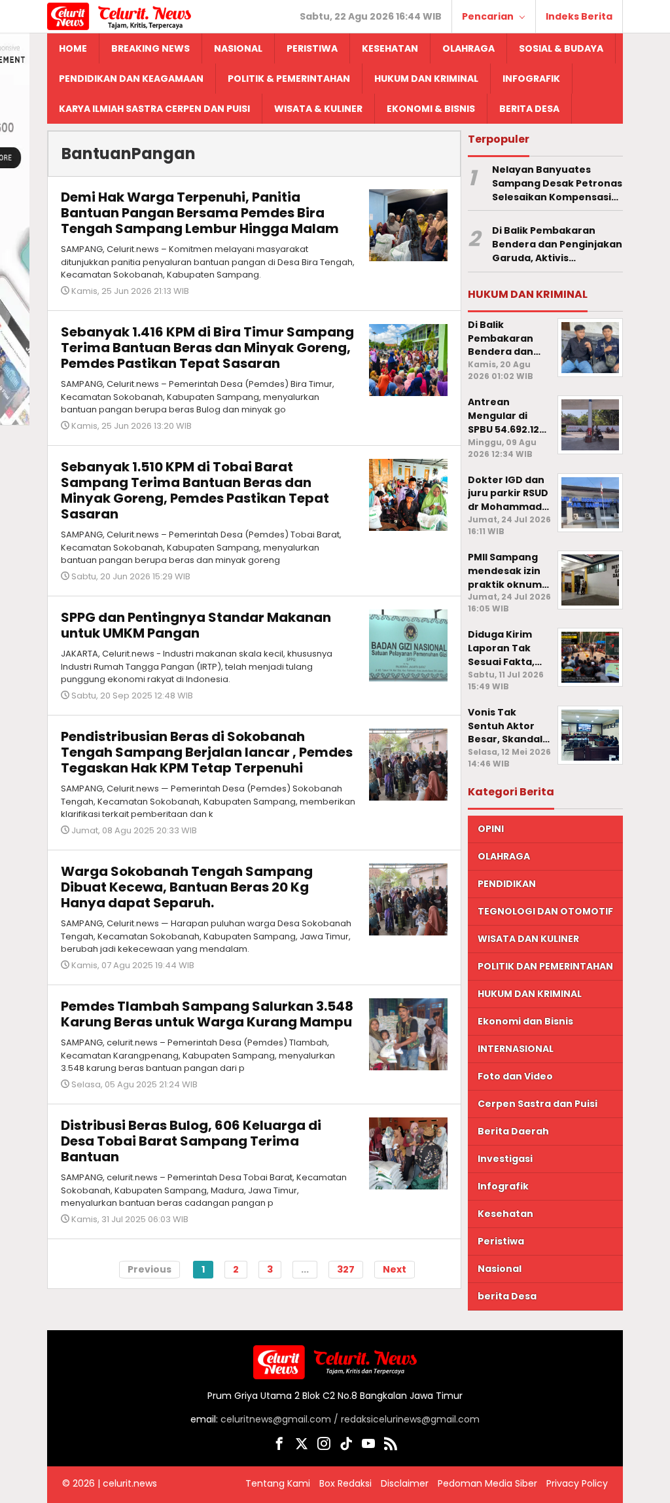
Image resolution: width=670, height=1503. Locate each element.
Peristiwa (501, 1241)
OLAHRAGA (504, 856)
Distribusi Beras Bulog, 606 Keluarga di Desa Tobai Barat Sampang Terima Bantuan (191, 1141)
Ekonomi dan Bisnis (525, 1021)
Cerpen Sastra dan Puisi (537, 1103)
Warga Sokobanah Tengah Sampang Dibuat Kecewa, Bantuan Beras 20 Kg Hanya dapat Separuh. (187, 887)
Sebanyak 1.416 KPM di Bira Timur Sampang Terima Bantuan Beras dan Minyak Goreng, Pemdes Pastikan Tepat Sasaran (207, 347)
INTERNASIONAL (516, 1048)
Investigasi (505, 1158)
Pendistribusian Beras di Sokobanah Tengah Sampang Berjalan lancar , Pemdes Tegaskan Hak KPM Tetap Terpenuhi (207, 752)
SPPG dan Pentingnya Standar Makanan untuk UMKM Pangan (196, 625)
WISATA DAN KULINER (528, 938)
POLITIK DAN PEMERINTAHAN (545, 966)
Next (394, 1269)
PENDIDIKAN (507, 883)
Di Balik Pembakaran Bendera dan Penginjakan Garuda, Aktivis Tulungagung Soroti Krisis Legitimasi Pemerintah (557, 244)
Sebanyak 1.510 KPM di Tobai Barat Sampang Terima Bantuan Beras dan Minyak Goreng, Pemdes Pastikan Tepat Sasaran (195, 490)
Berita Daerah (513, 1131)
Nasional (499, 1268)
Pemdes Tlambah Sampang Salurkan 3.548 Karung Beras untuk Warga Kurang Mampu (207, 1014)
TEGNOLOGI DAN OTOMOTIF (545, 911)
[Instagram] (323, 1446)
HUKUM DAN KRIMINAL (530, 993)
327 (346, 1269)
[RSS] (390, 1446)
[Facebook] (279, 1446)
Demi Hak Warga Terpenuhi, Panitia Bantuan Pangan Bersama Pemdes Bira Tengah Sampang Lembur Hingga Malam (200, 213)
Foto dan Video (515, 1076)
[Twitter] (301, 1446)
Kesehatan (505, 1213)
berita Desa (507, 1296)
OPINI (491, 828)
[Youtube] (368, 1446)
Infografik (503, 1186)
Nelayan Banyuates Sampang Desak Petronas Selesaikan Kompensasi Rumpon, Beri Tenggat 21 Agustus (557, 183)
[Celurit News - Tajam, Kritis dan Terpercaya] (119, 15)
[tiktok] (346, 1446)
